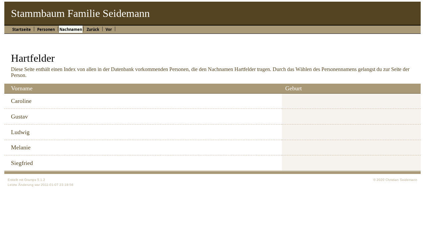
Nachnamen (70, 29)
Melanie (21, 147)
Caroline (21, 101)
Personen (46, 29)
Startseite (21, 29)
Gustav (19, 116)
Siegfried (22, 163)
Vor (109, 29)
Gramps (30, 180)
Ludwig (20, 132)
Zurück (93, 29)
